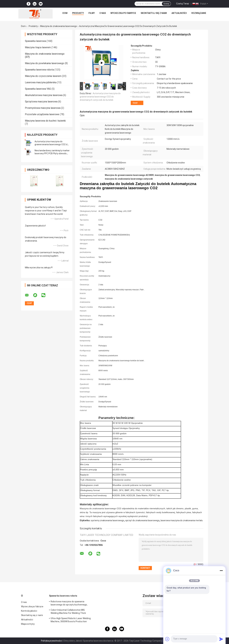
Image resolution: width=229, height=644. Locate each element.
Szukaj (166, 4)
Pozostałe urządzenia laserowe (42, 114)
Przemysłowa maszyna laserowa (42, 107)
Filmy (91, 13)
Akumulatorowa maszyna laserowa (43, 95)
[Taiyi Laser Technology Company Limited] (35, 14)
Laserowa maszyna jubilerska (40, 82)
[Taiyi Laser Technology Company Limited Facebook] (28, 4)
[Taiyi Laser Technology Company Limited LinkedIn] (34, 4)
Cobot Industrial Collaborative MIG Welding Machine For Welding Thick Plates (68, 612)
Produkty (78, 13)
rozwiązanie (198, 13)
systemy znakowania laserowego (107, 520)
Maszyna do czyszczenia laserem (43, 76)
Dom (64, 13)
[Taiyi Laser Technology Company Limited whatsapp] (37, 295)
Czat (135, 103)
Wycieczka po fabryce (123, 13)
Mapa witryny (28, 624)
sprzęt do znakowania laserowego (142, 520)
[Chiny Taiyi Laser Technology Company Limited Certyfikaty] (34, 180)
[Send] (221, 639)
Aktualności (179, 13)
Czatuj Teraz (182, 3)
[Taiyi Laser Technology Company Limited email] (29, 295)
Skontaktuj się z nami (154, 13)
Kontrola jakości (29, 611)
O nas (102, 13)
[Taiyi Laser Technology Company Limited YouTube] (40, 4)
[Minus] (221, 570)
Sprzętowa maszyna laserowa (41, 101)
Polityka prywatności (51, 640)
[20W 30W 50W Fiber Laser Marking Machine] (101, 63)
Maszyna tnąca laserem (38, 47)
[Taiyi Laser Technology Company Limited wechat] (45, 295)
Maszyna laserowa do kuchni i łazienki (45, 120)
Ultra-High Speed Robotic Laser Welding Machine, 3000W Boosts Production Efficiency (71, 620)
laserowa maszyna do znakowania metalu (182, 520)
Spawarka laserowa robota (39, 69)
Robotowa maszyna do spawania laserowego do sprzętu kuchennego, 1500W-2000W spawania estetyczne (69, 603)
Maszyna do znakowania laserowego (58, 26)
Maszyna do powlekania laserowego (44, 63)
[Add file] (167, 639)
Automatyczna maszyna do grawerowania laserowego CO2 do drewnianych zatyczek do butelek (52, 144)
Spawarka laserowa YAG (38, 88)
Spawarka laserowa (35, 41)
